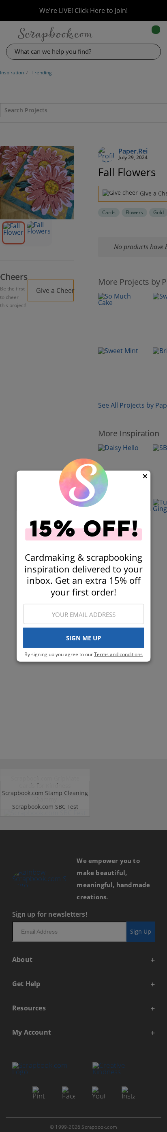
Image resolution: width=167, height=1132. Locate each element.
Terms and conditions (118, 654)
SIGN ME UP (83, 638)
